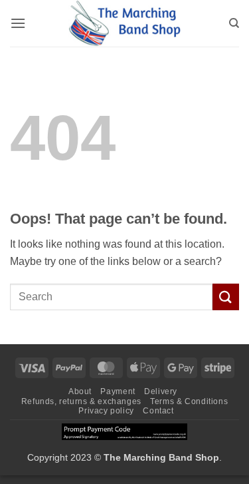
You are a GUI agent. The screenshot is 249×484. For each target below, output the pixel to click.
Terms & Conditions (189, 401)
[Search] (234, 23)
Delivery (160, 391)
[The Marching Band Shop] (124, 23)
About (80, 391)
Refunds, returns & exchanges (81, 401)
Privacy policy (106, 410)
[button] (18, 23)
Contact (158, 410)
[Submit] (225, 297)
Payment (117, 391)
